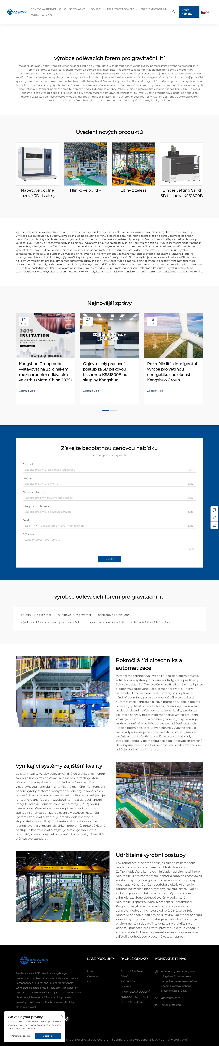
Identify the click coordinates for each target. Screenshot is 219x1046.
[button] (105, 410)
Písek (90, 971)
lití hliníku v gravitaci (36, 615)
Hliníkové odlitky (85, 190)
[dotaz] (214, 510)
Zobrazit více (27, 390)
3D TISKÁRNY (77, 9)
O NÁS (63, 9)
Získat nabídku (187, 12)
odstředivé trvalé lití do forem (152, 622)
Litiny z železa (134, 190)
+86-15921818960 (171, 998)
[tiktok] (67, 1019)
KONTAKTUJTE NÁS (42, 14)
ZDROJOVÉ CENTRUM (153, 9)
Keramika (92, 976)
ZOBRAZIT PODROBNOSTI (37, 163)
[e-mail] (214, 525)
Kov (89, 981)
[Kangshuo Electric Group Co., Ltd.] (16, 12)
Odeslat (109, 559)
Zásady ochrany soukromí (168, 1039)
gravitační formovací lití (107, 622)
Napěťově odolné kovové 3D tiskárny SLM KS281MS (37, 193)
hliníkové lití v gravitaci (74, 615)
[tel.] (214, 517)
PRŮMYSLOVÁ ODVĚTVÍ (120, 9)
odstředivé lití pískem (113, 615)
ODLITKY (96, 9)
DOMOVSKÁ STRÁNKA (43, 9)
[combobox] (31, 526)
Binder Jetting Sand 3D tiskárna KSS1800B (182, 193)
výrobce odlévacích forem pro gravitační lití (52, 622)
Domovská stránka (132, 971)
